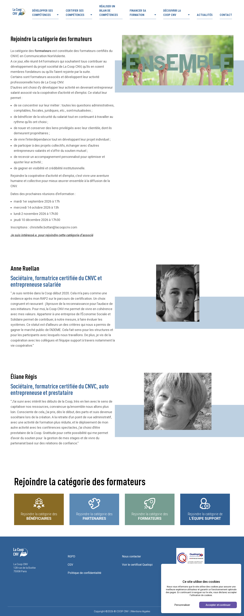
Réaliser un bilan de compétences (108, 11)
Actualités (205, 15)
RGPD (71, 556)
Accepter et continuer (218, 604)
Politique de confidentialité (84, 573)
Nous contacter (131, 556)
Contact (226, 15)
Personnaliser (182, 604)
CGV (70, 564)
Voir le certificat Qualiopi (137, 564)
